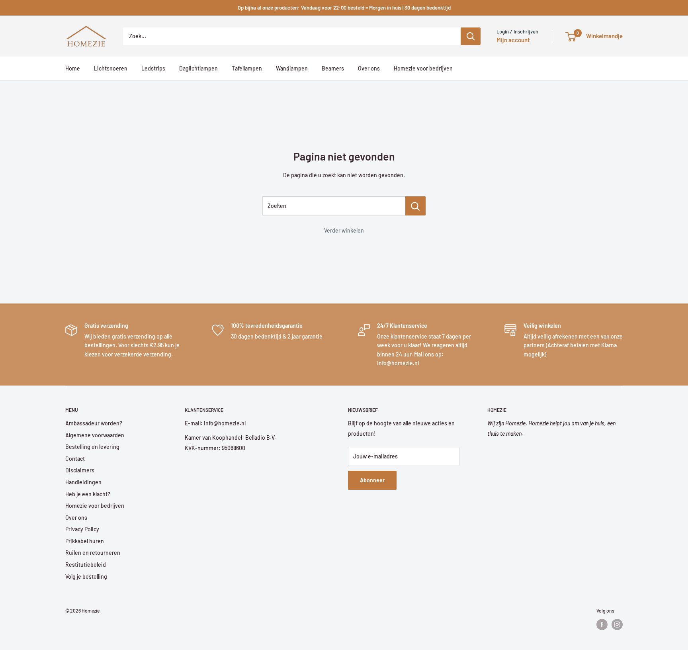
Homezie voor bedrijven (423, 68)
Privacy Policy (82, 529)
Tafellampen (247, 68)
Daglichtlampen (198, 68)
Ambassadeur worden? (93, 423)
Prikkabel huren (84, 541)
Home (72, 68)
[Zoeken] (415, 205)
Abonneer (372, 480)
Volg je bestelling (86, 576)
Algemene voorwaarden (94, 435)
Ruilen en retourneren (92, 552)
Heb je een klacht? (87, 494)
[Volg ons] (602, 624)
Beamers (333, 68)
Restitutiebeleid (85, 564)
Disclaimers (79, 470)
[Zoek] (471, 36)
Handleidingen (83, 482)
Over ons (369, 68)
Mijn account (513, 39)
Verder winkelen (344, 230)
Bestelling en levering (92, 446)
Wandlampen (292, 68)
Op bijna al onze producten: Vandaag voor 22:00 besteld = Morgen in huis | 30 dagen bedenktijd (344, 7)
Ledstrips (153, 68)
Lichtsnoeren (110, 68)
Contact (75, 458)
